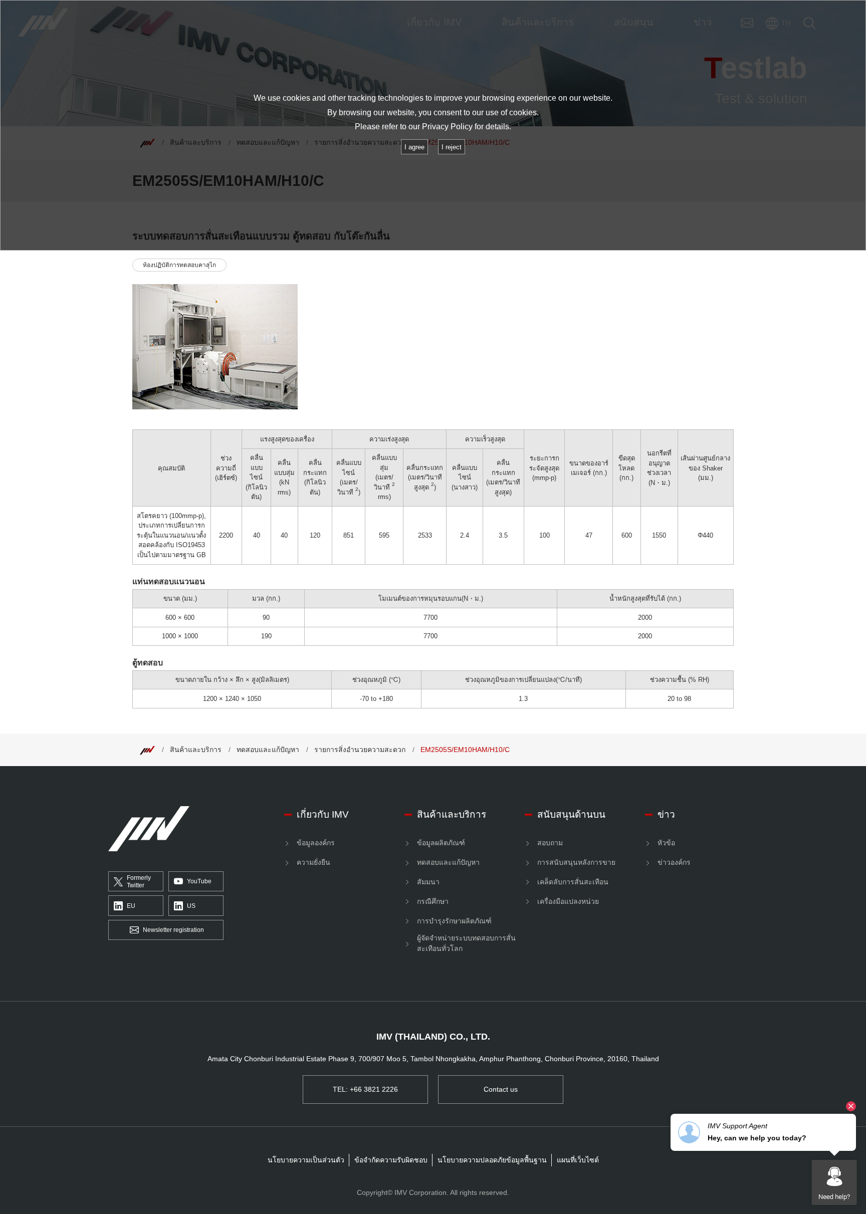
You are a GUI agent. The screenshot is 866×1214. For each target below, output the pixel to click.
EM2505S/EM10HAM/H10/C (465, 750)
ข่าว (666, 814)
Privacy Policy (447, 126)
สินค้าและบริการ (196, 750)
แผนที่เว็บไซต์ (578, 1160)
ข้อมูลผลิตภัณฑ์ (441, 843)
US (191, 905)
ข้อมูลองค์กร (316, 843)
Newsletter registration (173, 929)
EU (131, 905)
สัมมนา (428, 882)
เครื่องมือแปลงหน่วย (568, 901)
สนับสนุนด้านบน (571, 814)
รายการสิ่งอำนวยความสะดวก (359, 750)
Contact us (501, 1089)
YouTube (199, 881)
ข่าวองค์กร (674, 862)
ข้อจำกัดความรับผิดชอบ (390, 1160)
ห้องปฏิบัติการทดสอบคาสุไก (179, 265)
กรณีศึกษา (433, 901)
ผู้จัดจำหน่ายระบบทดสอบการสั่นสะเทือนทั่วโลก (466, 943)
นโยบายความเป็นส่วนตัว (306, 1160)
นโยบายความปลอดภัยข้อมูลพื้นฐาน (492, 1160)
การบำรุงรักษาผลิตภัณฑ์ (454, 921)
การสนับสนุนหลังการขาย (576, 862)
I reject (452, 147)
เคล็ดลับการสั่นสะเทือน (572, 882)
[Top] (147, 750)
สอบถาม (550, 843)
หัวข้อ (666, 843)
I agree (414, 147)
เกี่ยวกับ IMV (323, 814)
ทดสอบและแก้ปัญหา (268, 750)
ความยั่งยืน (313, 862)
